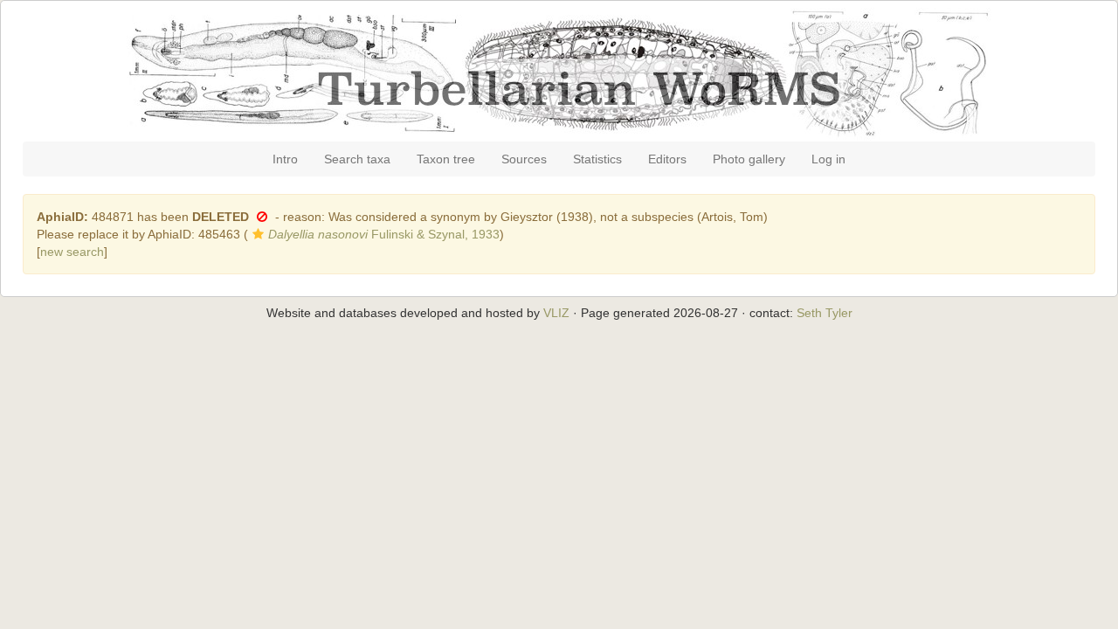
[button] (262, 217)
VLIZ (556, 313)
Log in (828, 159)
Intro (285, 159)
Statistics (597, 159)
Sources (524, 159)
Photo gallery (749, 159)
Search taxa (357, 159)
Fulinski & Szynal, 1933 (384, 234)
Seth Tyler (824, 313)
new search (72, 252)
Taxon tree (446, 159)
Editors (667, 159)
